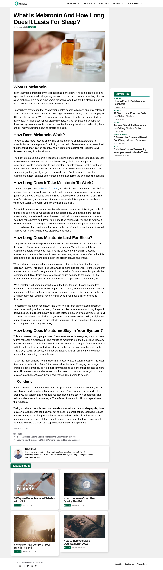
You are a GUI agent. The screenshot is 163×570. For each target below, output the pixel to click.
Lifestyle (87, 4)
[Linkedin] (20, 566)
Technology (133, 4)
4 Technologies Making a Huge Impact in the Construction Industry (46, 437)
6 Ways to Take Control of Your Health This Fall (32, 546)
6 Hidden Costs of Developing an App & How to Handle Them (131, 151)
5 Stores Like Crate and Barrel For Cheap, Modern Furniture (130, 139)
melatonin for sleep (48, 188)
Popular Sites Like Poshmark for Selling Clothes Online (130, 127)
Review (116, 4)
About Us (118, 564)
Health (19, 434)
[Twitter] (28, 566)
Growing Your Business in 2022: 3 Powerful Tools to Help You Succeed (48, 440)
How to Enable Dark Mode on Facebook (130, 102)
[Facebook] (24, 566)
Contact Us (129, 564)
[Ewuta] (21, 3)
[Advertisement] (132, 47)
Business (71, 4)
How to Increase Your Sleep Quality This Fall (80, 500)
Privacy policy (142, 564)
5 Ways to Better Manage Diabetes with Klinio (34, 500)
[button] (147, 3)
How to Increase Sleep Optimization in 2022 (77, 542)
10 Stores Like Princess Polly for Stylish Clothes (130, 114)
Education (104, 4)
